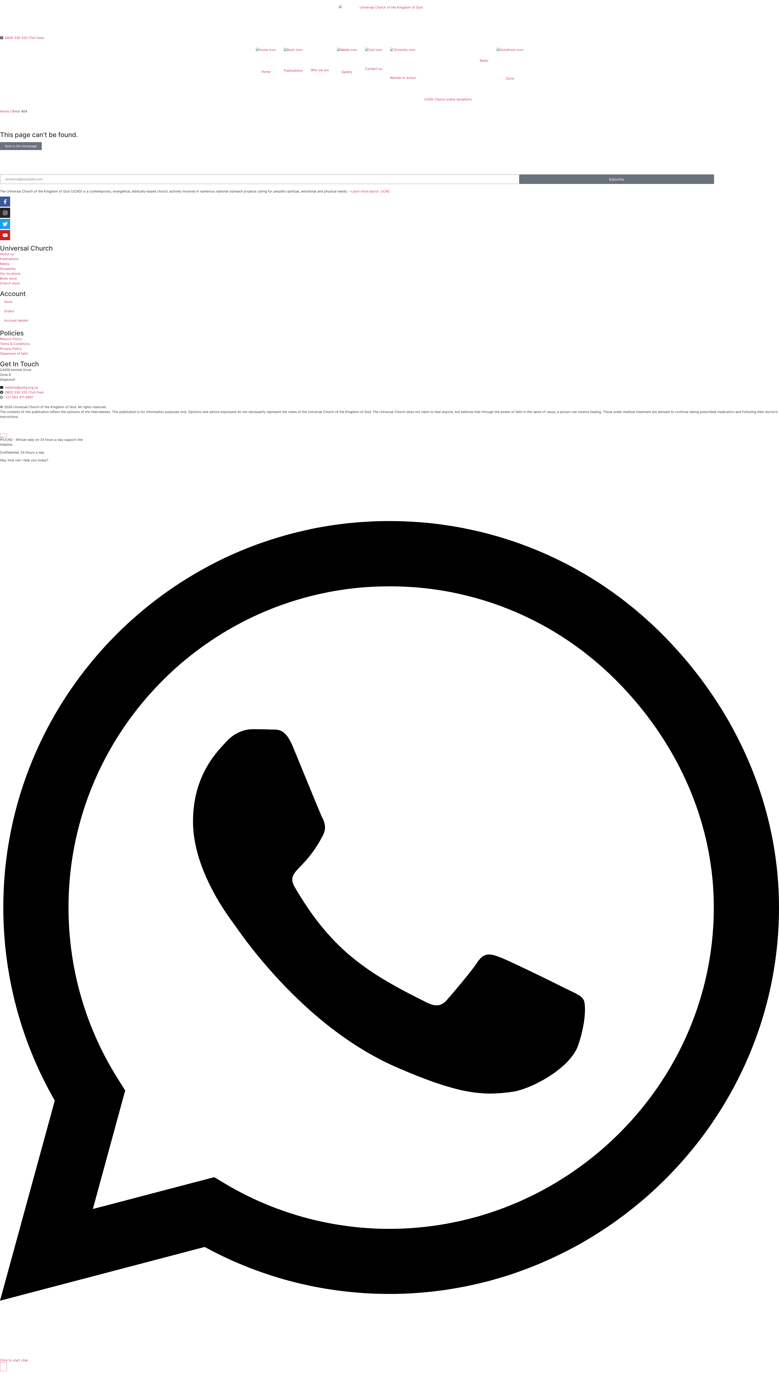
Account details (16, 320)
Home (4, 111)
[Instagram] (5, 213)
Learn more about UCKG (370, 191)
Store (8, 302)
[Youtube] (5, 235)
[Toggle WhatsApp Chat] (3, 1367)
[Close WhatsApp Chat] (3, 435)
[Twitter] (5, 224)
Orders (9, 311)
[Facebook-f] (5, 202)
